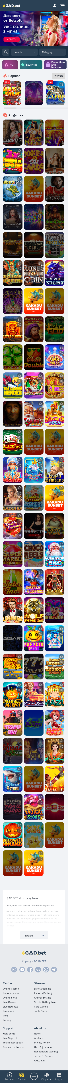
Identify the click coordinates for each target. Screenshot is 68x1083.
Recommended (11, 993)
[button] (54, 5)
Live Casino (9, 1002)
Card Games (41, 1006)
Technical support (13, 1042)
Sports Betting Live (45, 1002)
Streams (9, 1079)
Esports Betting (43, 993)
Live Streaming (42, 988)
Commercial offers (13, 1047)
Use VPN (34, 97)
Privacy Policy (42, 1042)
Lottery (7, 1020)
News (37, 1033)
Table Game (41, 1011)
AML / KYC (40, 1060)
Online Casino (11, 988)
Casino (22, 1079)
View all (58, 75)
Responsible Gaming (46, 1051)
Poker (6, 1015)
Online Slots (10, 997)
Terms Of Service (43, 1056)
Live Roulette (10, 1006)
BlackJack (8, 1011)
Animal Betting (42, 997)
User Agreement (43, 1047)
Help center (9, 1033)
